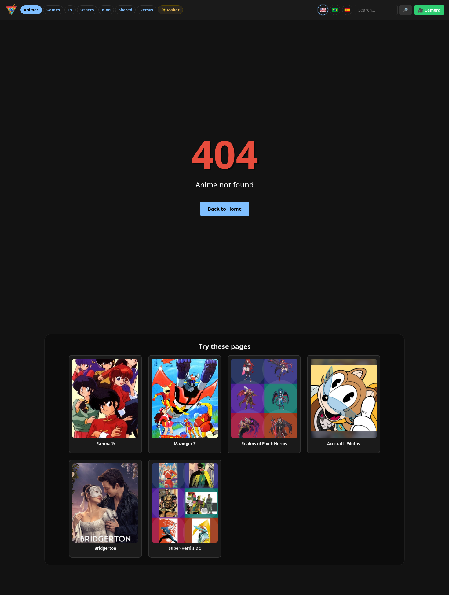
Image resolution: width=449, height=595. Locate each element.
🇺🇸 (323, 9)
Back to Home (225, 208)
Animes (31, 10)
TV (70, 10)
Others (87, 10)
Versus (146, 10)
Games (53, 10)
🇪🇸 (347, 9)
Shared (125, 10)
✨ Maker (170, 10)
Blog (106, 10)
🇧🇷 (335, 9)
